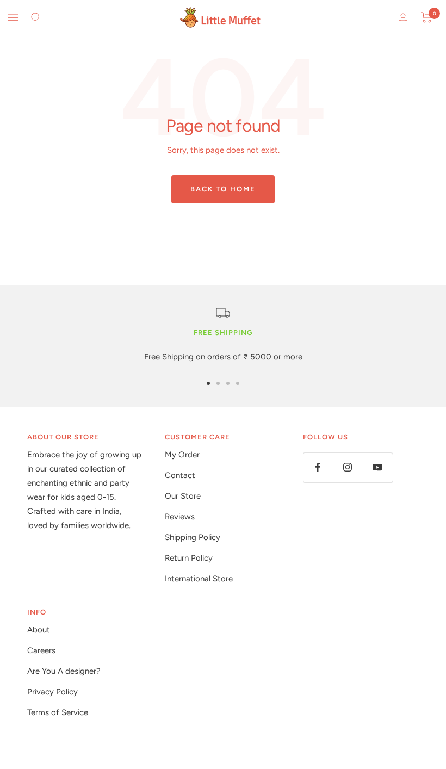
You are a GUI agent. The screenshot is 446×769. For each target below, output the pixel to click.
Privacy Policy (52, 692)
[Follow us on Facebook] (318, 467)
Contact (180, 475)
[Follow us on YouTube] (378, 467)
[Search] (36, 17)
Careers (41, 650)
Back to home (223, 189)
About (38, 630)
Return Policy (189, 558)
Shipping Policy (192, 537)
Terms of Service (57, 712)
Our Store (183, 496)
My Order (182, 455)
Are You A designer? (64, 671)
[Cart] (426, 17)
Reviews (180, 517)
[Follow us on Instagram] (348, 467)
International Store (199, 579)
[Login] (403, 17)
